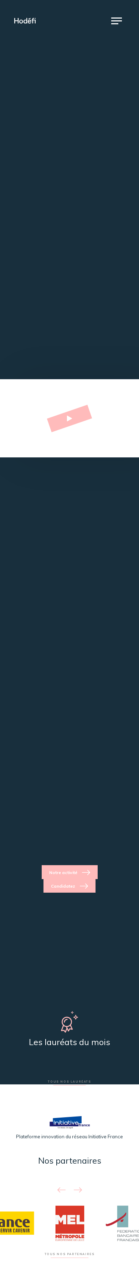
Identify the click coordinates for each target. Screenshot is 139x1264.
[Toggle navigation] (116, 20)
